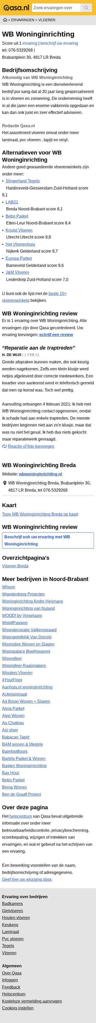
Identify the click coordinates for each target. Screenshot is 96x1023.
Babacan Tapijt (15, 737)
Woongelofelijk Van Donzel (26, 637)
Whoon (8, 587)
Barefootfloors (14, 751)
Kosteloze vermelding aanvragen (32, 1001)
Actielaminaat (14, 694)
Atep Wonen (13, 715)
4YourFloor (12, 680)
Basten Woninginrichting (24, 766)
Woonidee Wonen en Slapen (28, 644)
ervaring (30, 43)
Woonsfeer (12, 658)
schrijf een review (56, 334)
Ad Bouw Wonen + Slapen (26, 701)
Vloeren (9, 953)
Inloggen (10, 980)
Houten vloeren (16, 917)
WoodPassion (15, 623)
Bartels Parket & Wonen (24, 758)
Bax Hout (10, 773)
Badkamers (12, 903)
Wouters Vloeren (17, 673)
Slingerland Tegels (23, 181)
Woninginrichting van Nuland (28, 608)
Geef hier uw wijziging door (26, 879)
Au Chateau (13, 723)
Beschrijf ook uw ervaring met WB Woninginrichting (37, 540)
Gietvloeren (12, 911)
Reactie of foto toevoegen (31, 446)
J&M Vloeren (17, 272)
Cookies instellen (18, 1008)
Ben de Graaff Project (21, 794)
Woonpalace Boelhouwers (26, 651)
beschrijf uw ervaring (59, 43)
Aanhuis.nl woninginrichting (27, 687)
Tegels (8, 946)
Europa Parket (19, 258)
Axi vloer (10, 730)
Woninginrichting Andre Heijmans (32, 601)
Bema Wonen (14, 787)
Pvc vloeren (13, 939)
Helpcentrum (13, 994)
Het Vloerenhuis (20, 244)
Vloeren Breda (15, 566)
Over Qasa (12, 973)
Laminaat (10, 932)
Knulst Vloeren (19, 230)
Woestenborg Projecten (23, 594)
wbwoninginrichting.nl (40, 474)
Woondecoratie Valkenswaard (29, 630)
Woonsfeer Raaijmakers (24, 665)
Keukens (10, 925)
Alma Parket (13, 708)
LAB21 (12, 202)
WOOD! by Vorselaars (22, 615)
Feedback (11, 987)
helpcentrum (20, 816)
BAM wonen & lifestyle (22, 744)
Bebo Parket (17, 216)
